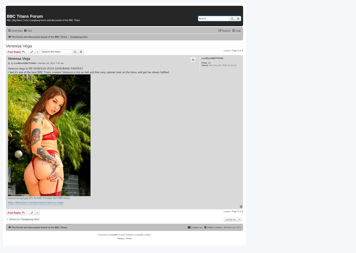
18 (209, 63)
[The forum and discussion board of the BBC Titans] (9, 8)
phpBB (113, 235)
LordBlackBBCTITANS (212, 58)
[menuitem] (28, 30)
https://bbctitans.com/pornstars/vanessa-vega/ (35, 202)
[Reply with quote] (193, 59)
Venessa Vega (19, 46)
